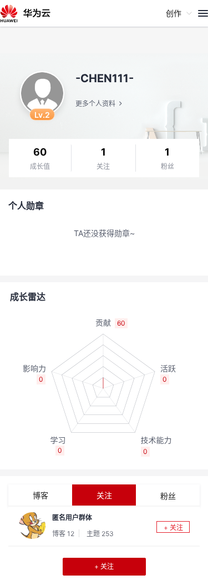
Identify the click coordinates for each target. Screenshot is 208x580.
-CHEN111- (104, 78)
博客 (40, 495)
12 (70, 533)
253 (108, 533)
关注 (103, 167)
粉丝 (167, 167)
